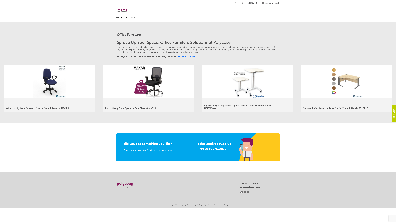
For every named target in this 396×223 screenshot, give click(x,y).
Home (117, 17)
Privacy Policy (213, 205)
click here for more (186, 56)
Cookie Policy (223, 205)
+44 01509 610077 (251, 3)
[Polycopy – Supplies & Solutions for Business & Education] (122, 10)
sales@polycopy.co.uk (272, 3)
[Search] (236, 3)
